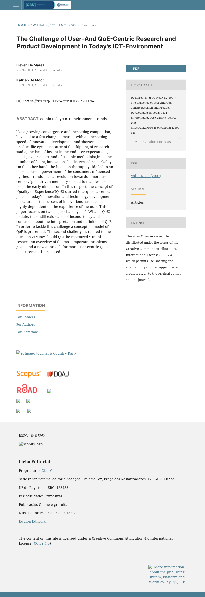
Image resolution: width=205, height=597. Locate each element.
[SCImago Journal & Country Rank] (46, 353)
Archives (39, 25)
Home (21, 25)
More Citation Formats (152, 142)
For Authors (25, 324)
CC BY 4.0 (42, 543)
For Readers (25, 317)
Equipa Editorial (32, 521)
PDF (136, 69)
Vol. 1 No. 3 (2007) (65, 25)
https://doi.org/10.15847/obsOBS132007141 (60, 101)
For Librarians (27, 332)
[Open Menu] (17, 5)
